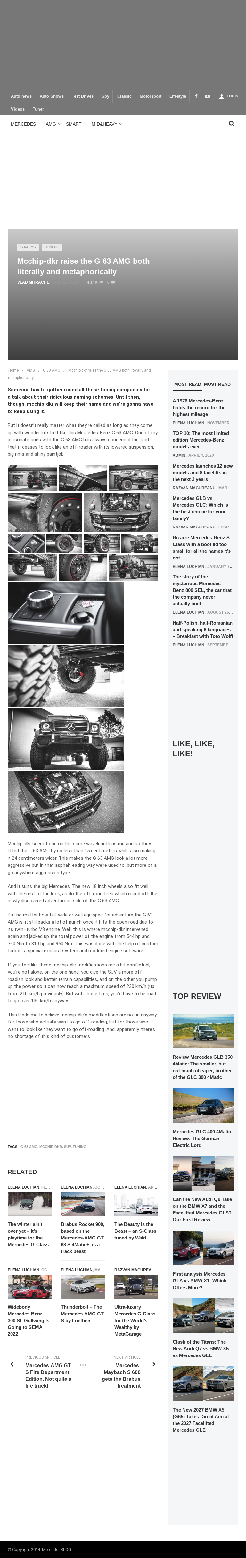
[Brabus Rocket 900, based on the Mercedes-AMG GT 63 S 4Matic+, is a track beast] (83, 1204)
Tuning (79, 1146)
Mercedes (23, 124)
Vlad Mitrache (33, 282)
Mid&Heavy (104, 124)
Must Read (217, 384)
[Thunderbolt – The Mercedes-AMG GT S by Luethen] (83, 1287)
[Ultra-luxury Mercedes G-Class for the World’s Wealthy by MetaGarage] (136, 1287)
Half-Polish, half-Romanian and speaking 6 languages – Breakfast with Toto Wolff (203, 629)
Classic (124, 96)
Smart (74, 124)
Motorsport (150, 96)
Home (13, 370)
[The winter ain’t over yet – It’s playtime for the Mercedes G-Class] (30, 1204)
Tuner (38, 109)
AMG (51, 124)
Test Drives (83, 96)
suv (67, 1146)
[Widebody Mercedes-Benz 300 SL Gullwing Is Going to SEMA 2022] (30, 1287)
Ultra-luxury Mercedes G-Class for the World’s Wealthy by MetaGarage (134, 1320)
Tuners (52, 247)
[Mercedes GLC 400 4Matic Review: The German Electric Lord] (203, 1105)
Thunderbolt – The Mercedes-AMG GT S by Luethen (82, 1313)
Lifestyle (177, 96)
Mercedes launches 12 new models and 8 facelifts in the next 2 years (203, 472)
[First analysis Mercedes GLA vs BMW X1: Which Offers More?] (203, 1247)
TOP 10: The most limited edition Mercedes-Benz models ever (201, 439)
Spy (105, 96)
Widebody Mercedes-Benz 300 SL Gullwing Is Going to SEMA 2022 (28, 1320)
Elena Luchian (23, 1187)
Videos (18, 109)
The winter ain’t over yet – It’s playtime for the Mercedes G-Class (28, 1234)
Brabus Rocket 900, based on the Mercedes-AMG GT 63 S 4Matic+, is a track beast (82, 1238)
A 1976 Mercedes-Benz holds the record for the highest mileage (199, 407)
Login (232, 96)
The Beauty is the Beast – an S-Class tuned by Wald (135, 1231)
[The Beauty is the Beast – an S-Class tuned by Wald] (136, 1204)
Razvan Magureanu (135, 1270)
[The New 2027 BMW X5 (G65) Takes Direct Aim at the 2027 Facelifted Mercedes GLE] (203, 1383)
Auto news (21, 96)
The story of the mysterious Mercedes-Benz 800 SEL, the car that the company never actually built (202, 590)
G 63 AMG (28, 247)
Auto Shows (52, 96)
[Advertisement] (123, 45)
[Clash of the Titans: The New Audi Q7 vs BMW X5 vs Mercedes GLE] (203, 1315)
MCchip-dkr (50, 1146)
